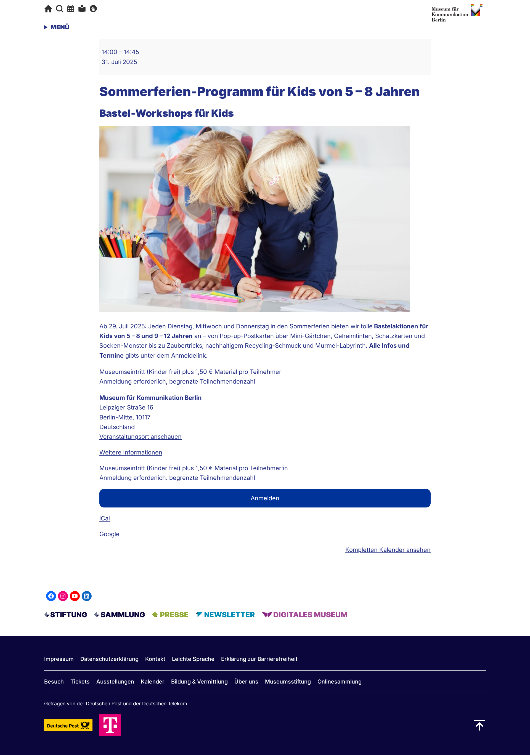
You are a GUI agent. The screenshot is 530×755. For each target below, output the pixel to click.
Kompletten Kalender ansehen (388, 549)
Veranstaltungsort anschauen (140, 436)
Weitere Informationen (130, 452)
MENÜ (60, 27)
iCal (104, 518)
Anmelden (265, 498)
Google (109, 534)
